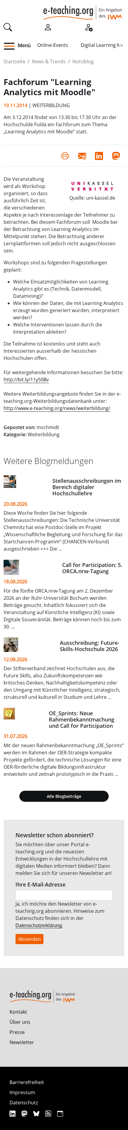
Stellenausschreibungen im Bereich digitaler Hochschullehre (86, 487)
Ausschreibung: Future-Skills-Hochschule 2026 (89, 646)
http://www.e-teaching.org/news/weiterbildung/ (57, 408)
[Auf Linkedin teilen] (98, 155)
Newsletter (22, 1042)
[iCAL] (60, 1113)
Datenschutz (24, 1102)
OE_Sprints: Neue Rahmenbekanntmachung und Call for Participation (81, 719)
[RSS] (49, 1113)
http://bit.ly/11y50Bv (26, 379)
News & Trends (49, 61)
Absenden (29, 939)
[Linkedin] (13, 1113)
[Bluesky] (37, 1113)
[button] (11, 46)
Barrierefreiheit (27, 1082)
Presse (17, 1032)
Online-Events (52, 45)
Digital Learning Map (104, 45)
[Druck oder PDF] (65, 155)
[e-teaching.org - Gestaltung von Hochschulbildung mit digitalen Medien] (82, 10)
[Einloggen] (48, 26)
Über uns (20, 1022)
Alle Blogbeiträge (64, 796)
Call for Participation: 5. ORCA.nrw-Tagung (92, 568)
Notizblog (83, 61)
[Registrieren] (88, 26)
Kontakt (18, 1012)
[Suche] (8, 26)
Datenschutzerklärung (38, 925)
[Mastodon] (25, 1113)
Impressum (22, 1092)
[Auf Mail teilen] (82, 155)
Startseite (14, 61)
